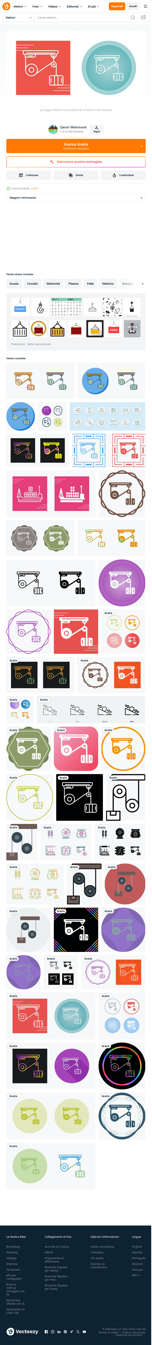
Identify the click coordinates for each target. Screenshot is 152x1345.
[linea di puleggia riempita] (84, 882)
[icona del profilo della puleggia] (125, 795)
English (134, 1245)
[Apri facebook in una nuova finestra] (46, 1330)
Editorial (72, 6)
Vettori (18, 6)
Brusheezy (13, 1245)
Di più (92, 6)
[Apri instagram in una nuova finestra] (52, 1330)
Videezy (11, 1256)
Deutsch (134, 1262)
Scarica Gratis (76, 146)
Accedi (133, 6)
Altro (132, 1273)
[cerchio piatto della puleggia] (28, 928)
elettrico (108, 282)
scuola (14, 282)
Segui (96, 131)
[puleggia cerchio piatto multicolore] (125, 882)
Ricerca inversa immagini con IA (15, 1288)
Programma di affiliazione (54, 1258)
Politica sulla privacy (131, 1330)
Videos (52, 6)
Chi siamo (97, 1256)
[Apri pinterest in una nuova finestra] (65, 1330)
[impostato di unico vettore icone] (65, 840)
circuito (32, 282)
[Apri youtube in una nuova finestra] (84, 1330)
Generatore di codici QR (15, 1309)
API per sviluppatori (14, 1275)
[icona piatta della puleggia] (21, 840)
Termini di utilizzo (105, 1330)
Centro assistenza (102, 1245)
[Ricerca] (132, 17)
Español (134, 1251)
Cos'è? (34, 188)
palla (90, 282)
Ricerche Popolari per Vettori (56, 1267)
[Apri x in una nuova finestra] (78, 1330)
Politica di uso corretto (126, 1333)
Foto (35, 6)
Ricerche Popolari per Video (56, 1285)
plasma (73, 282)
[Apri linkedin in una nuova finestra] (59, 1330)
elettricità (53, 282)
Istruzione (13, 1268)
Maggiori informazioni (23, 196)
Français (134, 1268)
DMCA (49, 1251)
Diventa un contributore (98, 1263)
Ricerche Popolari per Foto (56, 1276)
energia (128, 282)
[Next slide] (136, 282)
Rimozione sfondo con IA (15, 1300)
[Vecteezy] (6, 6)
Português (136, 1256)
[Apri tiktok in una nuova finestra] (71, 1330)
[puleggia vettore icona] (40, 379)
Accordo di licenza (57, 1245)
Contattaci (97, 1251)
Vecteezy (12, 1251)
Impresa (11, 1262)
